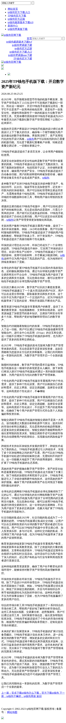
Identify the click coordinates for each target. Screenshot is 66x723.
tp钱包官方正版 (16, 19)
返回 (39, 696)
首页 (29, 38)
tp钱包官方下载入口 (19, 12)
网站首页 (13, 9)
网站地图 (12, 712)
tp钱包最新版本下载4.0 (20, 22)
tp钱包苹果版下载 (18, 29)
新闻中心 (13, 25)
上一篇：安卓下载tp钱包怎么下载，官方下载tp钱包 (30, 692)
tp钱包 (30, 139)
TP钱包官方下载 (17, 15)
